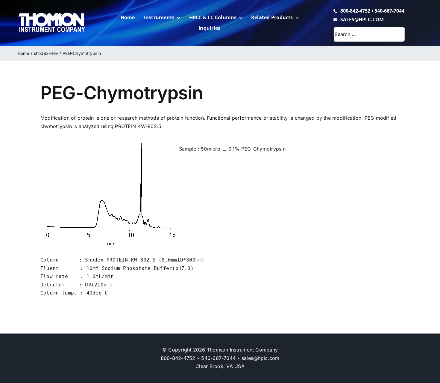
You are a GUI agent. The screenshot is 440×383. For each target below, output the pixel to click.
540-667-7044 (389, 10)
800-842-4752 (355, 10)
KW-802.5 (149, 126)
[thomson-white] (52, 15)
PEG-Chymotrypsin (263, 149)
